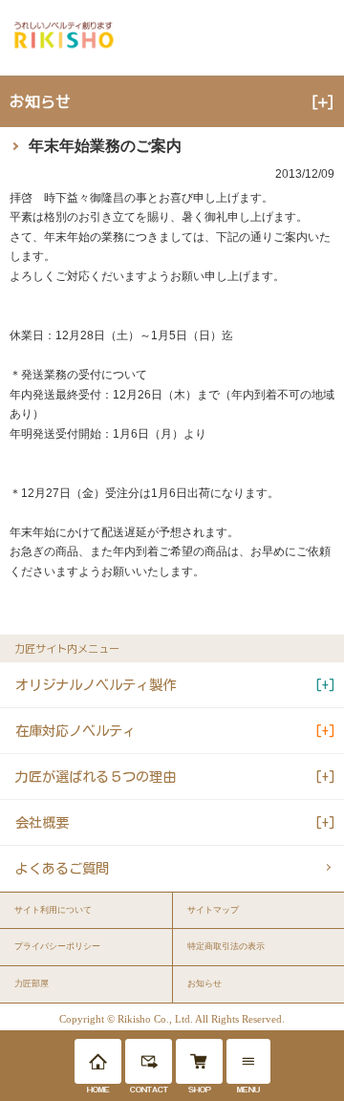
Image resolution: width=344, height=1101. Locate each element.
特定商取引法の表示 (226, 946)
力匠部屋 (31, 983)
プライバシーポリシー (57, 946)
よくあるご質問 (62, 868)
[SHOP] (199, 1061)
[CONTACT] (148, 1061)
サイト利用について (53, 910)
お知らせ (204, 983)
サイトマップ (213, 910)
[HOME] (98, 1061)
